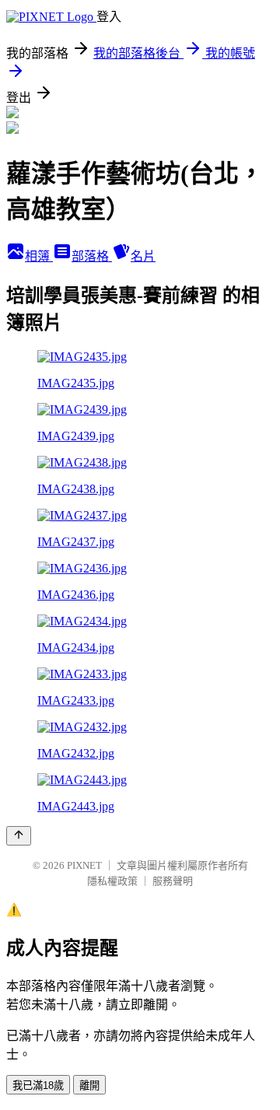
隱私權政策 (112, 881)
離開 (89, 1085)
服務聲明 (172, 881)
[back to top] (18, 836)
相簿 (39, 256)
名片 (143, 256)
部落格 (92, 256)
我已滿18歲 (38, 1085)
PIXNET (84, 865)
